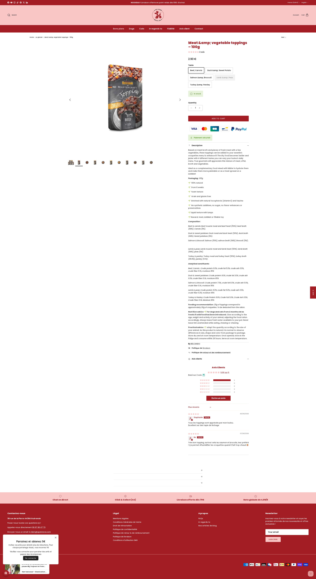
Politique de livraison (122, 536)
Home (32, 37)
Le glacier (39, 37)
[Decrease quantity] (190, 108)
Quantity (192, 103)
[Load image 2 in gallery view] (125, 98)
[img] (193, 414)
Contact (199, 28)
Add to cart (218, 118)
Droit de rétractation (122, 525)
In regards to (155, 28)
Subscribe (273, 539)
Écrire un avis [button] (218, 398)
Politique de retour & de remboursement (131, 533)
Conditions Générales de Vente (127, 522)
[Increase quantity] (200, 108)
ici (39, 523)
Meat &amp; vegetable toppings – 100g (59, 37)
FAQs (200, 518)
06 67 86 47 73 (38, 527)
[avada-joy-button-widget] (6, 573)
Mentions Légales (120, 518)
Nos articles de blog (207, 525)
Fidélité (170, 28)
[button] (193, 52)
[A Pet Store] (158, 15)
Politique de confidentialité (125, 529)
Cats (141, 28)
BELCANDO (195, 344)
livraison (206, 348)
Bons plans (118, 28)
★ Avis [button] (313, 292)
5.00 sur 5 (225, 372)
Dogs (131, 28)
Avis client (184, 28)
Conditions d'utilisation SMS (125, 540)
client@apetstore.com (40, 532)
